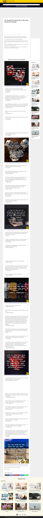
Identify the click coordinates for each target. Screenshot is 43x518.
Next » (25, 514)
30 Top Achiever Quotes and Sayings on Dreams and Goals (17, 375)
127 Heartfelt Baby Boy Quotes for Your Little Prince (34, 70)
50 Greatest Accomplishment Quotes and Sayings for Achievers (18, 162)
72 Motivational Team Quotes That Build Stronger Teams (34, 95)
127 (22, 514)
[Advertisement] (21, 12)
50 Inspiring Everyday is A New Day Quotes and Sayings (17, 86)
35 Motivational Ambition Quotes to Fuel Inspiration (16, 229)
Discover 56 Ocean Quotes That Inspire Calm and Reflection (35, 136)
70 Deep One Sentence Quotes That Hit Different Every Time (35, 128)
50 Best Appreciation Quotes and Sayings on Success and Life (18, 464)
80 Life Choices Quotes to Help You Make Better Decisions (35, 112)
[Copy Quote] (27, 88)
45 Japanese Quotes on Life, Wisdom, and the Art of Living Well (35, 78)
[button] (39, 1)
